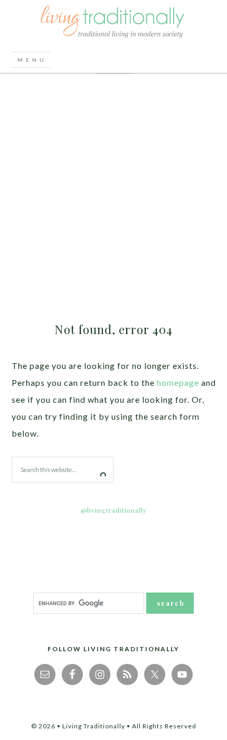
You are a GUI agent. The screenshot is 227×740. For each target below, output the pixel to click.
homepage (178, 382)
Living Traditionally (113, 23)
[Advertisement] (113, 193)
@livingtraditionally (114, 510)
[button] (31, 60)
